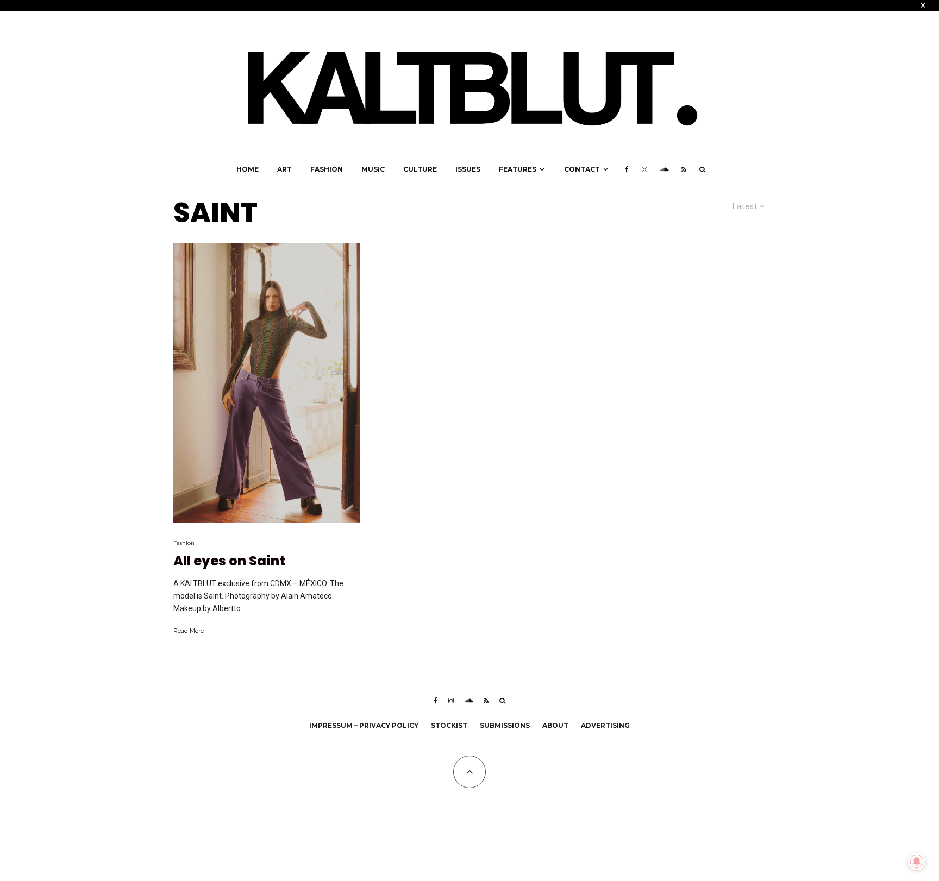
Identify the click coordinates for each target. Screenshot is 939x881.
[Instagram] (644, 169)
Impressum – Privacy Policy (363, 725)
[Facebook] (626, 169)
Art (284, 169)
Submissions (505, 725)
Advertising (605, 725)
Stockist (449, 725)
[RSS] (684, 169)
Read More (188, 630)
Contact (582, 169)
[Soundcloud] (664, 169)
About (555, 725)
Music (373, 169)
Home (247, 169)
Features (517, 169)
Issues (467, 169)
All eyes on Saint (229, 561)
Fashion (326, 169)
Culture (420, 169)
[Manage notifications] (916, 861)
